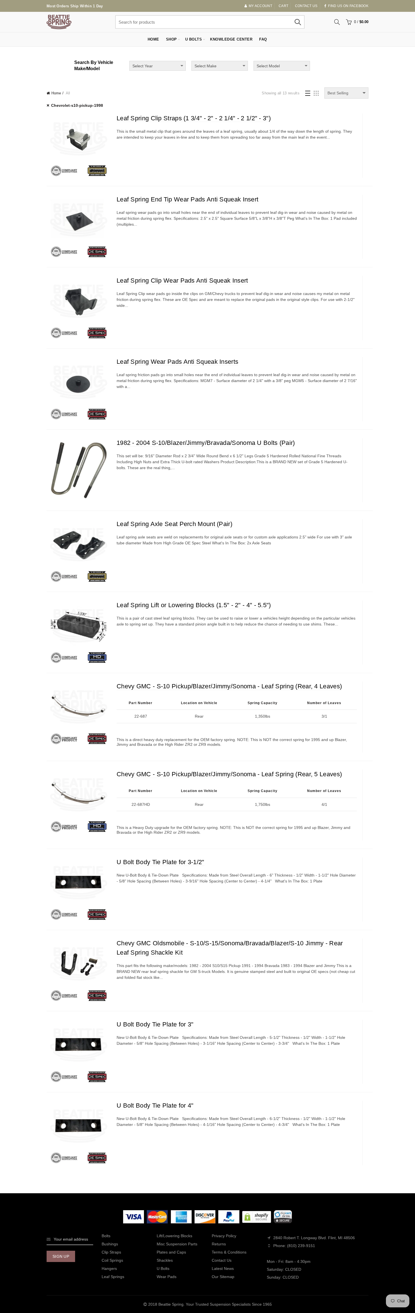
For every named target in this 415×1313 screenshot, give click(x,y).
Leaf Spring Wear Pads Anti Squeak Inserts (177, 361)
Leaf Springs (113, 1276)
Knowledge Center (231, 39)
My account (260, 6)
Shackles (165, 1260)
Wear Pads (166, 1276)
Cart (283, 6)
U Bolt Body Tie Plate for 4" (155, 1105)
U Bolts (193, 39)
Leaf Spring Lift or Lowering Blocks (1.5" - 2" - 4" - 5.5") (194, 605)
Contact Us (221, 1260)
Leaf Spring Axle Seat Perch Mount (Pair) (174, 523)
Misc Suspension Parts (177, 1244)
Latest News (223, 1268)
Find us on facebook (348, 6)
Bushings (110, 1244)
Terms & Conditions (229, 1252)
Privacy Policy (224, 1236)
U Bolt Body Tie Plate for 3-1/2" (160, 862)
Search (297, 22)
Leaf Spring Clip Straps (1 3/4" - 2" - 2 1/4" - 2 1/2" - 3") (194, 118)
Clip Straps (111, 1252)
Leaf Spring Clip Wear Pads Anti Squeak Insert (182, 280)
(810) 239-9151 (301, 1245)
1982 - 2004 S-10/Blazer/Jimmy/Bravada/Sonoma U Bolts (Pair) (206, 442)
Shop (171, 39)
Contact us (306, 6)
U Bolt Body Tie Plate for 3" (155, 1024)
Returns (219, 1244)
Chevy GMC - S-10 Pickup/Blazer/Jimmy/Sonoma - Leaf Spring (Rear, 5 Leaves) (229, 774)
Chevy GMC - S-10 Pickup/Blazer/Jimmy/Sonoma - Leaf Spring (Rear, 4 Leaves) (229, 686)
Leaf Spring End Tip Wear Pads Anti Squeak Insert (187, 199)
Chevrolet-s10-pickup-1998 (77, 105)
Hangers (109, 1268)
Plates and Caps (171, 1252)
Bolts (106, 1236)
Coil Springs (112, 1260)
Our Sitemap (223, 1276)
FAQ (263, 39)
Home (153, 39)
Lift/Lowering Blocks (174, 1236)
